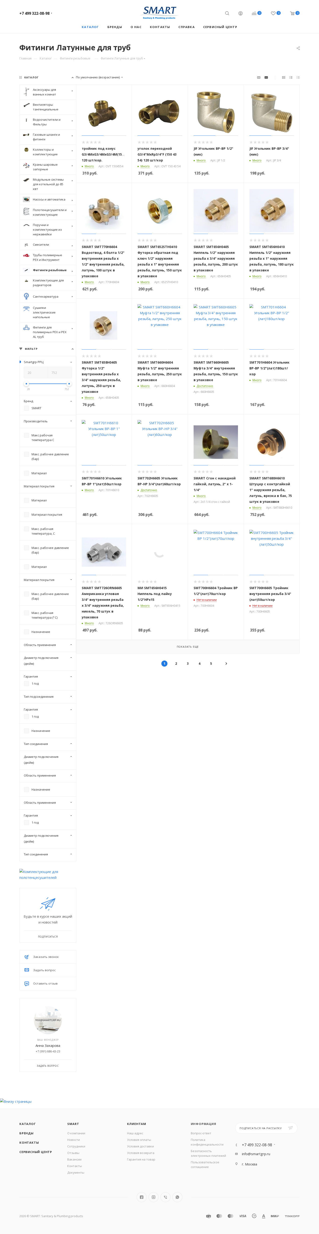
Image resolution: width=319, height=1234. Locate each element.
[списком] (291, 77)
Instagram (154, 1197)
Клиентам (136, 1124)
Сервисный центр (35, 1152)
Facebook (142, 1197)
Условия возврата (140, 1153)
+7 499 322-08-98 (34, 13)
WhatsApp (177, 1197)
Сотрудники (76, 1146)
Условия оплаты (139, 1140)
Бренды (26, 1133)
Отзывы (73, 1153)
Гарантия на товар (141, 1159)
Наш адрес (135, 1133)
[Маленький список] (258, 77)
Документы (75, 1172)
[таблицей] (298, 77)
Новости (73, 1140)
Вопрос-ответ (201, 1133)
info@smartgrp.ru (256, 1153)
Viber (165, 1197)
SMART (73, 1124)
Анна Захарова (47, 1045)
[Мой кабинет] (240, 14)
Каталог (27, 1124)
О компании (76, 1133)
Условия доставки (140, 1146)
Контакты (29, 1142)
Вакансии (74, 1159)
